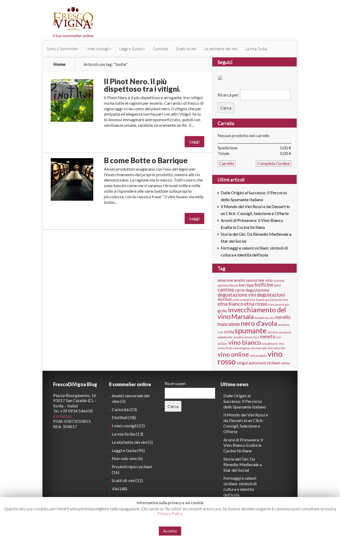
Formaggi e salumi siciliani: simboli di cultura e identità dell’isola (240, 486)
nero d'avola (259, 323)
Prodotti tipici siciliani (132, 466)
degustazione (257, 290)
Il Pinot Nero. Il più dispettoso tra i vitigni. (142, 85)
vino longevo (241, 348)
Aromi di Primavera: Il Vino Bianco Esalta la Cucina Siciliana (243, 445)
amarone (225, 280)
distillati (225, 299)
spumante (251, 330)
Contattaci (62, 416)
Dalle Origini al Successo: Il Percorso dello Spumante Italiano (244, 401)
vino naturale (276, 348)
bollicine (264, 285)
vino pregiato (258, 355)
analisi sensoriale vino (253, 280)
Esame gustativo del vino (272, 299)
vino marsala (258, 348)
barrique (246, 285)
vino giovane (270, 343)
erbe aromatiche (244, 299)
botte (277, 285)
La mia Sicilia (256, 48)
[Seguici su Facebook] (221, 78)
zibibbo (285, 363)
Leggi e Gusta (130, 48)
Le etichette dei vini (220, 48)
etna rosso (255, 304)
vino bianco (244, 342)
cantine (226, 290)
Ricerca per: (228, 94)
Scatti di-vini (186, 48)
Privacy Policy (169, 513)
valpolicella (225, 337)
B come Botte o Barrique (146, 160)
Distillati (120, 417)
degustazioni (271, 295)
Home (59, 64)
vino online (233, 354)
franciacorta (276, 304)
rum (220, 332)
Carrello (226, 123)
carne (240, 290)
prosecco (283, 324)
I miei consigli (97, 48)
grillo (222, 310)
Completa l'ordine (273, 163)
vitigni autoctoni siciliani (258, 362)
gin (287, 304)
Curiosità (160, 48)
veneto (267, 336)
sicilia (229, 331)
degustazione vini (237, 295)
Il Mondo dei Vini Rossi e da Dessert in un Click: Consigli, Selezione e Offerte (245, 423)
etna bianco (230, 304)
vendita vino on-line (246, 337)
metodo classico (264, 317)
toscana (272, 332)
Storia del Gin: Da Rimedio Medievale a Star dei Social (242, 464)
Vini (115, 488)
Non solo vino (124, 458)
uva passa (284, 332)
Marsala (242, 316)
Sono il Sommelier (62, 48)
